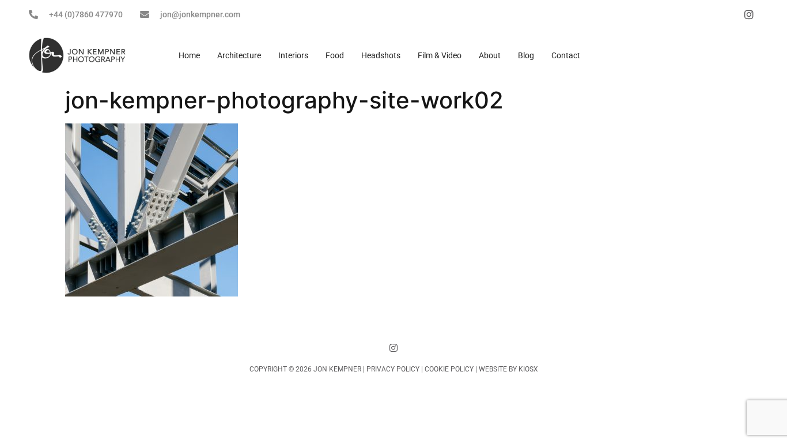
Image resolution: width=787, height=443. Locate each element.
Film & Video (439, 55)
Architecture (239, 55)
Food (335, 55)
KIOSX (528, 369)
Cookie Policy (449, 369)
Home (189, 55)
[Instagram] (393, 347)
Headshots (380, 55)
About (490, 55)
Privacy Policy (392, 369)
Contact (565, 55)
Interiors (293, 55)
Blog (526, 55)
